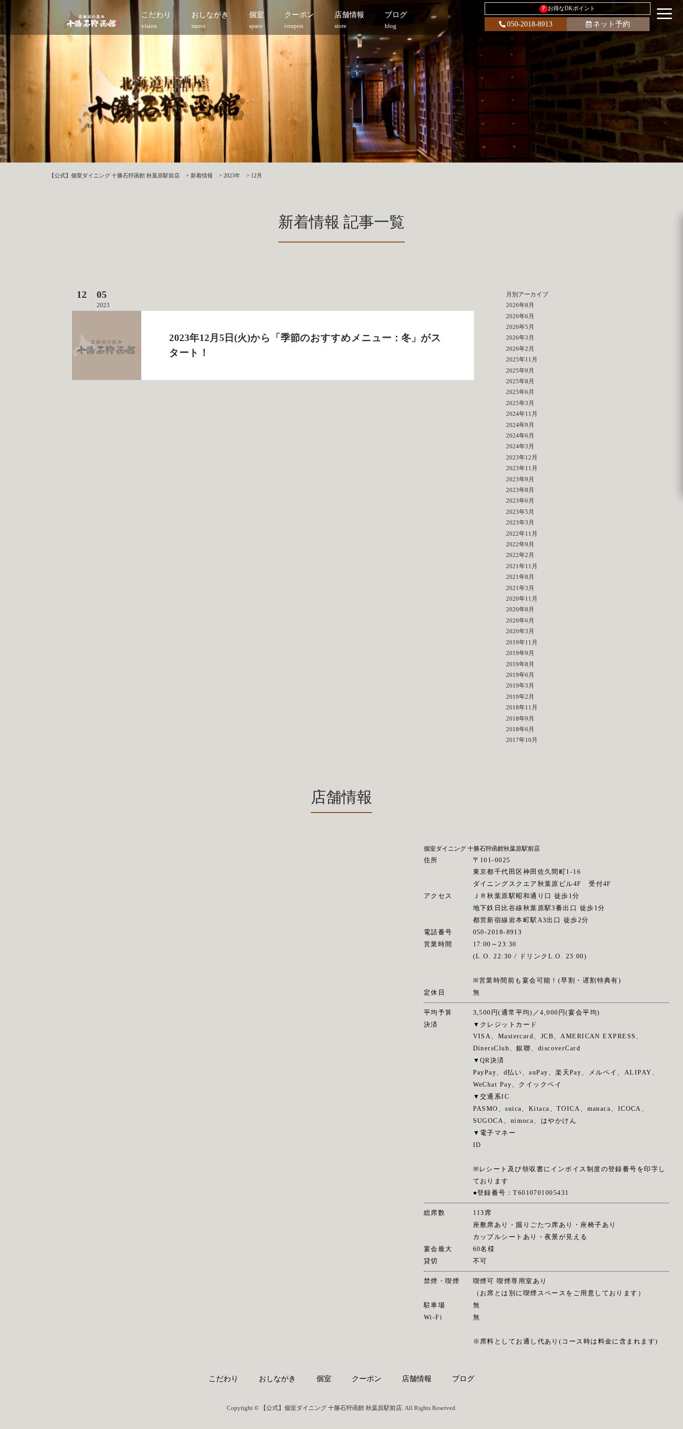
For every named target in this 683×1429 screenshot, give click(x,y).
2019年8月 (520, 664)
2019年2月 (520, 696)
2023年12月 (522, 457)
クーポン (366, 1379)
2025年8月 (520, 381)
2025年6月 (520, 391)
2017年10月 (522, 739)
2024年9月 (520, 424)
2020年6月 (520, 620)
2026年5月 (520, 326)
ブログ (463, 1379)
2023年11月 (522, 468)
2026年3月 (520, 337)
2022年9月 (520, 544)
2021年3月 (520, 587)
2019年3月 (520, 685)
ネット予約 (611, 24)
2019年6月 (520, 674)
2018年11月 (522, 707)
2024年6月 (520, 435)
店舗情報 (417, 1379)
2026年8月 (520, 305)
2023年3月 (520, 522)
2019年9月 (520, 652)
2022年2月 (520, 554)
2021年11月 (522, 566)
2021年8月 (520, 576)
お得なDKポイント (569, 8)
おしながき (277, 1379)
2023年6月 (520, 500)
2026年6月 (520, 316)
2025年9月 (520, 370)
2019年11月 (522, 642)
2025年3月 (520, 403)
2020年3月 (520, 631)
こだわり (223, 1379)
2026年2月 (520, 348)
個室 (323, 1379)
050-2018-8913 (529, 24)
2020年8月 (520, 609)
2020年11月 (522, 598)
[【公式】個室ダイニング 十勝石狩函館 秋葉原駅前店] (92, 19)
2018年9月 (520, 718)
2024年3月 (520, 446)
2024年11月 (522, 413)
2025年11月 (522, 359)
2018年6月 (520, 729)
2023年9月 (520, 479)
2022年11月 (522, 533)
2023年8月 (520, 489)
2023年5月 (520, 511)
